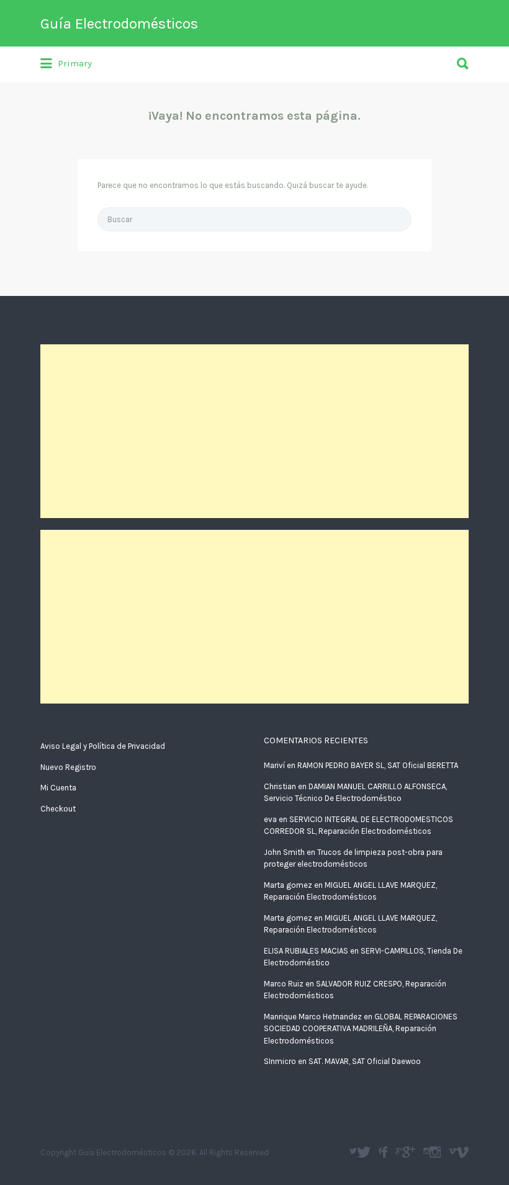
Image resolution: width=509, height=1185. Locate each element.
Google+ (408, 1152)
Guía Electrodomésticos (119, 23)
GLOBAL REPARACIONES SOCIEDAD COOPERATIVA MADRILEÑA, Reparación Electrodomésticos (360, 1028)
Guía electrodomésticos (384, 1152)
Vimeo (462, 1152)
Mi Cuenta (58, 787)
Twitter (364, 1152)
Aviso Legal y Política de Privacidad (102, 746)
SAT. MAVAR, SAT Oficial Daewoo (365, 1061)
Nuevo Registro (68, 767)
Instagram (435, 1152)
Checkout (58, 808)
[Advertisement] (254, 431)
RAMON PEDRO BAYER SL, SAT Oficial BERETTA (377, 765)
